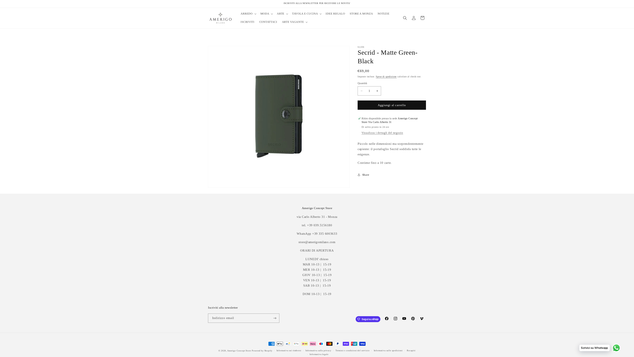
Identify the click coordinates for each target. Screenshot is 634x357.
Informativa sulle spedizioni (388, 350)
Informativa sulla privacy (318, 350)
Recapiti (411, 350)
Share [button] (365, 174)
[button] (248, 14)
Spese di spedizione (386, 76)
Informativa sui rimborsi (289, 350)
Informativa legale (319, 354)
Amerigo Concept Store (239, 350)
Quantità (362, 83)
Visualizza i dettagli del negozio (382, 132)
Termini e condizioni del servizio (352, 350)
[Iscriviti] (274, 318)
